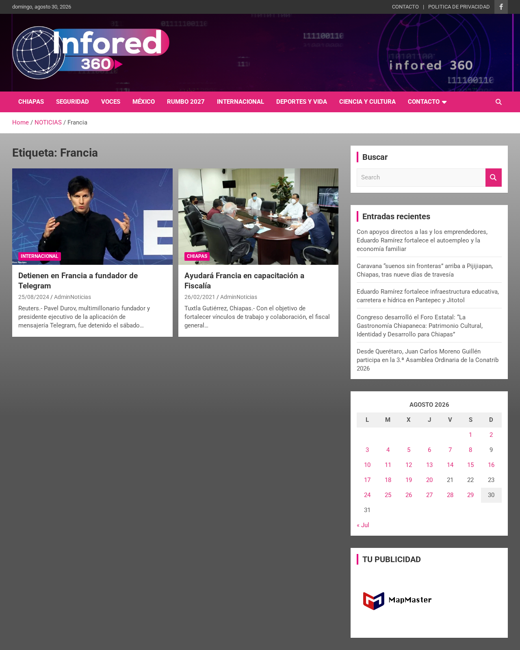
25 (388, 495)
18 (388, 480)
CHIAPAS (31, 101)
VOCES (110, 101)
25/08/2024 (33, 297)
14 (450, 465)
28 (450, 495)
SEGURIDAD (72, 101)
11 (388, 465)
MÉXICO (143, 101)
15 (470, 465)
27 (429, 495)
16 (491, 465)
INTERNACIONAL (240, 101)
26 (408, 495)
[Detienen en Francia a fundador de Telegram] (92, 216)
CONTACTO (405, 7)
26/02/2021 (199, 297)
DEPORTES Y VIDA (301, 101)
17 (367, 480)
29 (470, 495)
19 (408, 480)
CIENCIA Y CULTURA (367, 101)
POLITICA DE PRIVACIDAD (459, 7)
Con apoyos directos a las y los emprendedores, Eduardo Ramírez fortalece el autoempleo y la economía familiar (422, 240)
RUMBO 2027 (186, 101)
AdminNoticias (72, 297)
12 (408, 465)
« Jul (363, 525)
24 (367, 495)
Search (493, 177)
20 (429, 480)
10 (367, 465)
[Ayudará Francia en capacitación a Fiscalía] (258, 216)
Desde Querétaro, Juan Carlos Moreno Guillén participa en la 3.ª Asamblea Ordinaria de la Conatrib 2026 (427, 360)
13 (429, 465)
